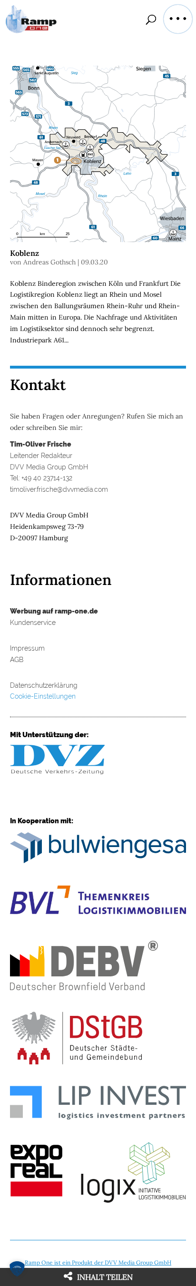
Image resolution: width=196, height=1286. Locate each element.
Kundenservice (33, 622)
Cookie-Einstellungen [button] (43, 696)
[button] (178, 19)
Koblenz (24, 253)
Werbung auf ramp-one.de (54, 611)
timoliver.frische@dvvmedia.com (59, 489)
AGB (16, 659)
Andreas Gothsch (49, 262)
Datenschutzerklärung (44, 685)
